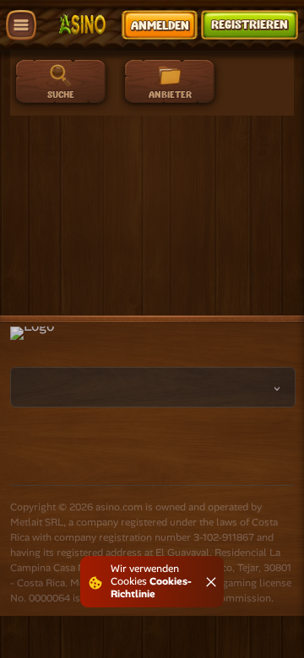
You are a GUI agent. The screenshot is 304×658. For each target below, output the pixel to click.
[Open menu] (21, 25)
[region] (206, 86)
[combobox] (153, 387)
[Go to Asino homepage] (82, 25)
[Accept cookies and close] (211, 582)
